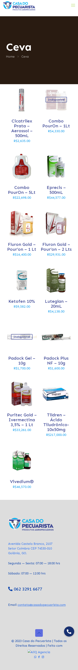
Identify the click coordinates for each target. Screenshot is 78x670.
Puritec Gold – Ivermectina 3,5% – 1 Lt (22, 419)
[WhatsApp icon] (35, 657)
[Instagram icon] (43, 657)
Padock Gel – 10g (21, 361)
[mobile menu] (73, 5)
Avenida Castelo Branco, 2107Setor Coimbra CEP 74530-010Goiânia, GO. (30, 548)
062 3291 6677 (28, 589)
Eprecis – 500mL (56, 190)
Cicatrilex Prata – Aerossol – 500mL (21, 128)
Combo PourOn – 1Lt (56, 123)
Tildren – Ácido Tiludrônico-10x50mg (56, 422)
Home (10, 56)
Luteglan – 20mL (56, 304)
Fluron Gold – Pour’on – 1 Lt (21, 247)
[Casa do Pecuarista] (19, 5)
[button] (69, 631)
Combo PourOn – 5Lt (22, 190)
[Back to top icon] (39, 633)
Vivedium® (22, 481)
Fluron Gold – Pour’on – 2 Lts (56, 247)
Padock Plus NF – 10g (56, 361)
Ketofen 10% (22, 301)
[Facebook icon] (39, 657)
